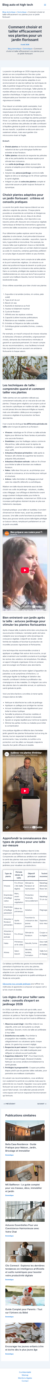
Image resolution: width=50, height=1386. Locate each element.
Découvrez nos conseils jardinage (16, 984)
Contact (25, 1381)
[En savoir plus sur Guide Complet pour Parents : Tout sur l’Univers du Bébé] (25, 1296)
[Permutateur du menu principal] (45, 4)
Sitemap (25, 1375)
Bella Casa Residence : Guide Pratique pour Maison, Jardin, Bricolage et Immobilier (20, 1147)
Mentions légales (25, 1378)
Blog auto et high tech (17, 4)
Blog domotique (8, 12)
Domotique (21, 12)
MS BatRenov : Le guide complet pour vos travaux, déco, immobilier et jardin (23, 1188)
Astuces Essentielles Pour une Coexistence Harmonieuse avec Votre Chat (22, 1228)
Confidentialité (25, 1372)
